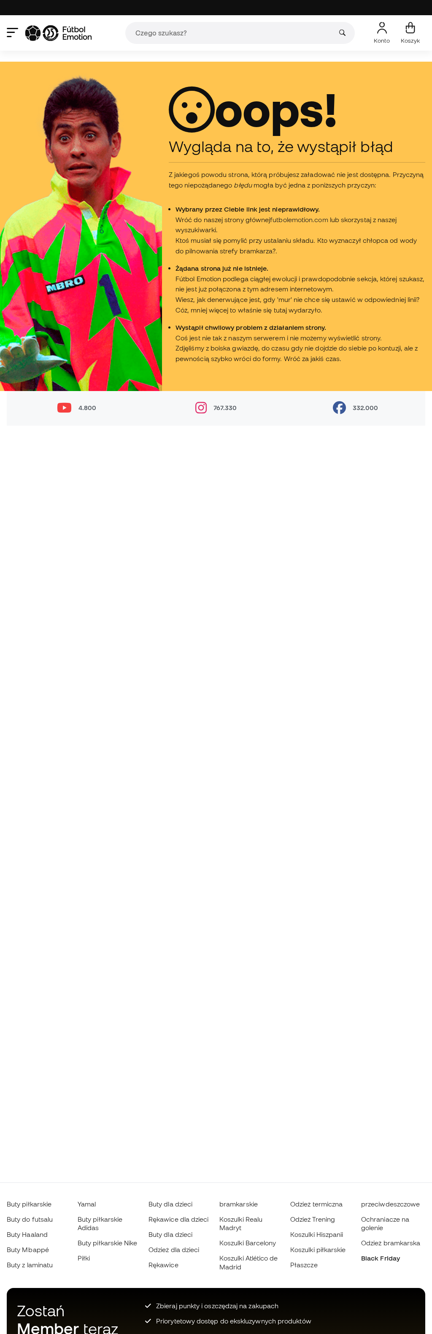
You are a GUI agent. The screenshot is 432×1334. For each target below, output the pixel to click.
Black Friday (380, 1258)
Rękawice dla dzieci (178, 1219)
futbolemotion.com (299, 219)
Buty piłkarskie (29, 1204)
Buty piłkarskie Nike (108, 1243)
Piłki (84, 1258)
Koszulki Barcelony (247, 1243)
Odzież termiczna (316, 1204)
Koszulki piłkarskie (318, 1249)
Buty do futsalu (30, 1219)
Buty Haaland (27, 1234)
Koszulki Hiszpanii (316, 1234)
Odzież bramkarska (390, 1243)
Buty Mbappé (28, 1249)
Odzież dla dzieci (173, 1249)
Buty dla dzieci (170, 1204)
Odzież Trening (312, 1219)
